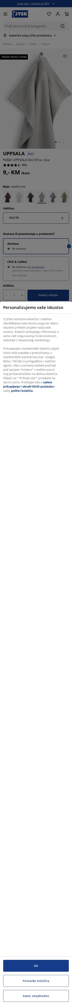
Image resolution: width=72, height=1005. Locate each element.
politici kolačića (22, 391)
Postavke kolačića (36, 981)
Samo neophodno (36, 996)
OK (36, 966)
